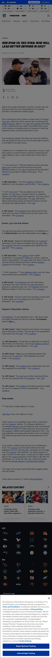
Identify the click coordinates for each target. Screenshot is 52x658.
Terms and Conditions (11, 607)
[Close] (49, 598)
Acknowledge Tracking (26, 653)
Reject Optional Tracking (26, 646)
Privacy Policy (37, 609)
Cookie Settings (25, 641)
